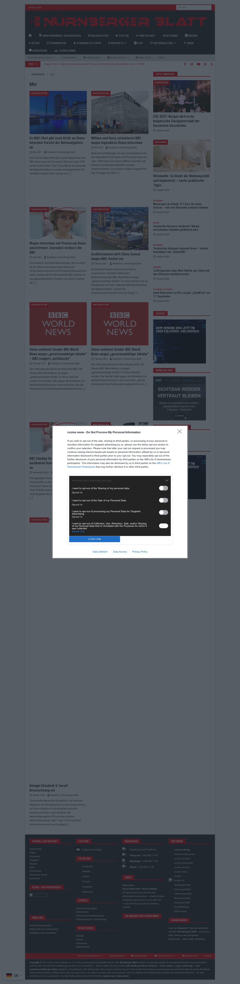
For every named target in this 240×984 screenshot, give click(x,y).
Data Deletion (100, 551)
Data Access (120, 551)
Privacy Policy (140, 551)
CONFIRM (94, 539)
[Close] (180, 432)
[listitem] (120, 480)
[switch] (163, 488)
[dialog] (120, 492)
